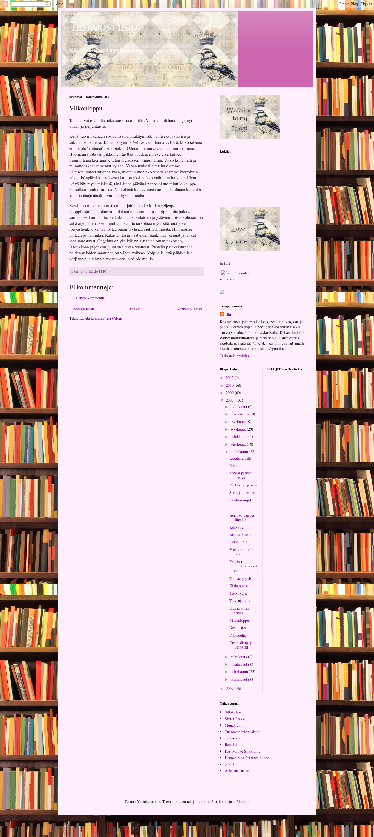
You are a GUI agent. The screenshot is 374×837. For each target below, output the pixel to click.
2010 (230, 385)
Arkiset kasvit (240, 534)
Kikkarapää (238, 585)
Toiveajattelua (240, 600)
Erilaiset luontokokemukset (243, 566)
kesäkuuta (239, 444)
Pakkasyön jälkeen (243, 485)
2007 (230, 688)
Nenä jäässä (238, 627)
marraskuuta (241, 414)
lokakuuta (239, 421)
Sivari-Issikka (235, 718)
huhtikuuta (239, 656)
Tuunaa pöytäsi (240, 578)
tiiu (228, 314)
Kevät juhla (238, 541)
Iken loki (232, 744)
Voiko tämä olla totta (241, 552)
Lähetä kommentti (90, 297)
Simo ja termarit (242, 492)
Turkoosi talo (103, 26)
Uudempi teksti (82, 308)
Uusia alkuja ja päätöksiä (240, 645)
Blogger (242, 801)
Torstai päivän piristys (240, 475)
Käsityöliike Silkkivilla (242, 751)
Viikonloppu (239, 620)
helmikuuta (240, 671)
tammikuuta (240, 679)
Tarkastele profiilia (234, 355)
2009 (230, 392)
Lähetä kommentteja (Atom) (101, 318)
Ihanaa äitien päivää (239, 610)
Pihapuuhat (238, 635)
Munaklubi (233, 725)
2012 (230, 377)
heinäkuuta (239, 436)
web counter (229, 279)
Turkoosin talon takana (242, 731)
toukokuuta (240, 451)
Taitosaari (232, 738)
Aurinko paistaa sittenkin (241, 517)
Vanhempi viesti (189, 308)
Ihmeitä (235, 465)
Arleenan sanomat (238, 770)
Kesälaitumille (240, 458)
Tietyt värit (238, 593)
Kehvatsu (236, 527)
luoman (203, 801)
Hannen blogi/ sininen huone (247, 757)
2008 (230, 400)
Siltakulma (233, 712)
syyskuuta (239, 429)
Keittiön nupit (240, 500)
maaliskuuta (240, 664)
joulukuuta (239, 406)
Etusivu (136, 308)
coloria (230, 764)
